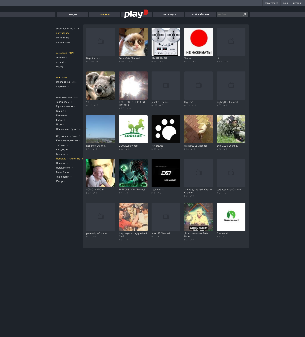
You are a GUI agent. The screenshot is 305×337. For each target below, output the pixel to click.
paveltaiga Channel (96, 233)
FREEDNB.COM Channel (132, 189)
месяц (59, 66)
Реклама (60, 154)
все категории (64, 97)
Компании (62, 115)
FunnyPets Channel (129, 58)
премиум (61, 86)
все (58, 77)
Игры (59, 124)
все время (61, 52)
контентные (62, 37)
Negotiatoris (93, 58)
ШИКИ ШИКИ (159, 58)
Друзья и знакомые (67, 136)
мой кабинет (200, 14)
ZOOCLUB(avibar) (128, 145)
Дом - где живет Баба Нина (196, 235)
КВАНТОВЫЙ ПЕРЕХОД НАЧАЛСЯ (132, 103)
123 (88, 102)
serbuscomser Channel (229, 189)
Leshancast (157, 189)
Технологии (62, 176)
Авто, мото (62, 149)
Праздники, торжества (68, 129)
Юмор (59, 181)
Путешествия (63, 167)
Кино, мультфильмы (67, 140)
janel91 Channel (160, 102)
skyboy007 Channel (227, 102)
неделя (60, 62)
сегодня (60, 57)
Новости (60, 163)
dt (218, 58)
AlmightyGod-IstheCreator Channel (198, 191)
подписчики (63, 42)
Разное (60, 110)
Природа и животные (68, 158)
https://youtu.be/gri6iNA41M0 (133, 235)
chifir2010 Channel (227, 145)
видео (73, 14)
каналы (105, 14)
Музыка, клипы (64, 106)
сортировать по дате (67, 28)
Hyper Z (188, 102)
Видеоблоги (63, 172)
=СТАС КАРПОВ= (95, 189)
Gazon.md (222, 233)
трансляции (168, 14)
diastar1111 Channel (195, 145)
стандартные (63, 81)
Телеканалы (62, 101)
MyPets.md (157, 145)
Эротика (60, 145)
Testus (187, 58)
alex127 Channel (161, 233)
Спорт (59, 119)
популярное (63, 32)
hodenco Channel (95, 145)
